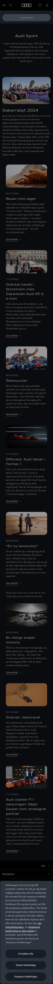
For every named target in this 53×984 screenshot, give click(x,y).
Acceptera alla (25, 953)
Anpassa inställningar (25, 976)
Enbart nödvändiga (26, 965)
